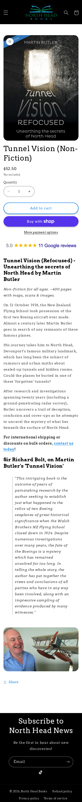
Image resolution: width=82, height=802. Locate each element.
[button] (6, 13)
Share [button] (14, 682)
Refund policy (62, 791)
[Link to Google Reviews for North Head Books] (41, 250)
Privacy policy (29, 798)
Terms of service (56, 798)
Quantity (10, 182)
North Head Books (34, 791)
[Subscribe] (68, 762)
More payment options (41, 232)
